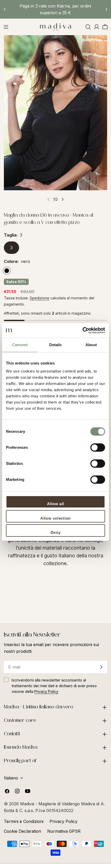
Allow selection (55, 518)
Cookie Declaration (22, 831)
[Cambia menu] (6, 27)
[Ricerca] (88, 27)
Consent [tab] (20, 345)
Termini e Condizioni (23, 821)
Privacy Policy (63, 821)
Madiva (27, 803)
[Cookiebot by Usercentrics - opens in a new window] (82, 330)
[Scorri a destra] (62, 199)
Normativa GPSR (64, 831)
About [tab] (91, 345)
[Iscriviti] (101, 667)
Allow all (55, 504)
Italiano (11, 777)
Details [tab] (55, 345)
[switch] (97, 447)
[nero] (7, 271)
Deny (56, 532)
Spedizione (39, 298)
